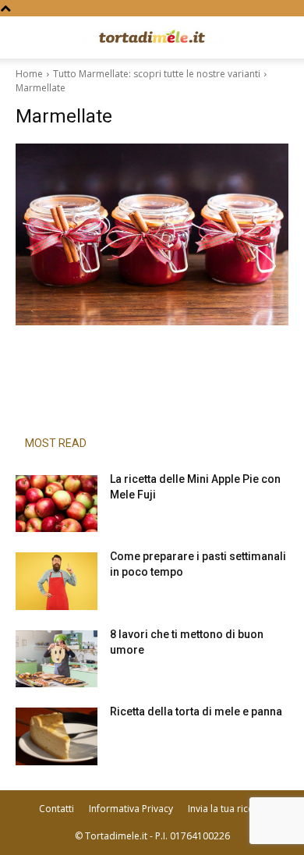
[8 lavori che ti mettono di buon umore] (56, 659)
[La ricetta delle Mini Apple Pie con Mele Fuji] (56, 504)
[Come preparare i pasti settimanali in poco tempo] (56, 581)
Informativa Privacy (131, 808)
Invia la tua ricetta (226, 808)
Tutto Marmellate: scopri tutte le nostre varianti (156, 73)
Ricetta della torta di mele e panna (196, 711)
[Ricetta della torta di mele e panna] (56, 736)
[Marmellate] (152, 234)
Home (29, 73)
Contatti (56, 808)
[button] (26, 37)
